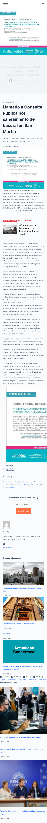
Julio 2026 (6, 633)
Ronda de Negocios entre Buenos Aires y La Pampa (20, 737)
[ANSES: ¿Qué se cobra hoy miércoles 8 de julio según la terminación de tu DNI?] (23, 651)
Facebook (6, 469)
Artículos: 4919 (8, 547)
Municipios (32, 680)
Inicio (3, 680)
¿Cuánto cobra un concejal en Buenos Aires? (18, 624)
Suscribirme (23, 511)
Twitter (12, 469)
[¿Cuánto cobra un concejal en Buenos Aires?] (23, 608)
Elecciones (12, 680)
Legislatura (22, 680)
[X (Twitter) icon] (4, 544)
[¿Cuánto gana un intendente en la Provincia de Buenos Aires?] (23, 573)
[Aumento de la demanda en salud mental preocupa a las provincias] (23, 784)
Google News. (9, 488)
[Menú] (43, 4)
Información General (23, 83)
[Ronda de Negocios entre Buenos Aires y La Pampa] (23, 710)
